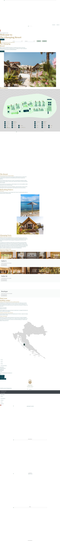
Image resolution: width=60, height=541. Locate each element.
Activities (2, 400)
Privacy (2, 363)
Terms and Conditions (4, 365)
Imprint (2, 361)
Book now (58, 24)
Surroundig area (3, 398)
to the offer (4, 280)
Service (2, 359)
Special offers (2, 394)
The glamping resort (3, 391)
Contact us (2, 403)
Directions (53, 24)
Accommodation (3, 392)
